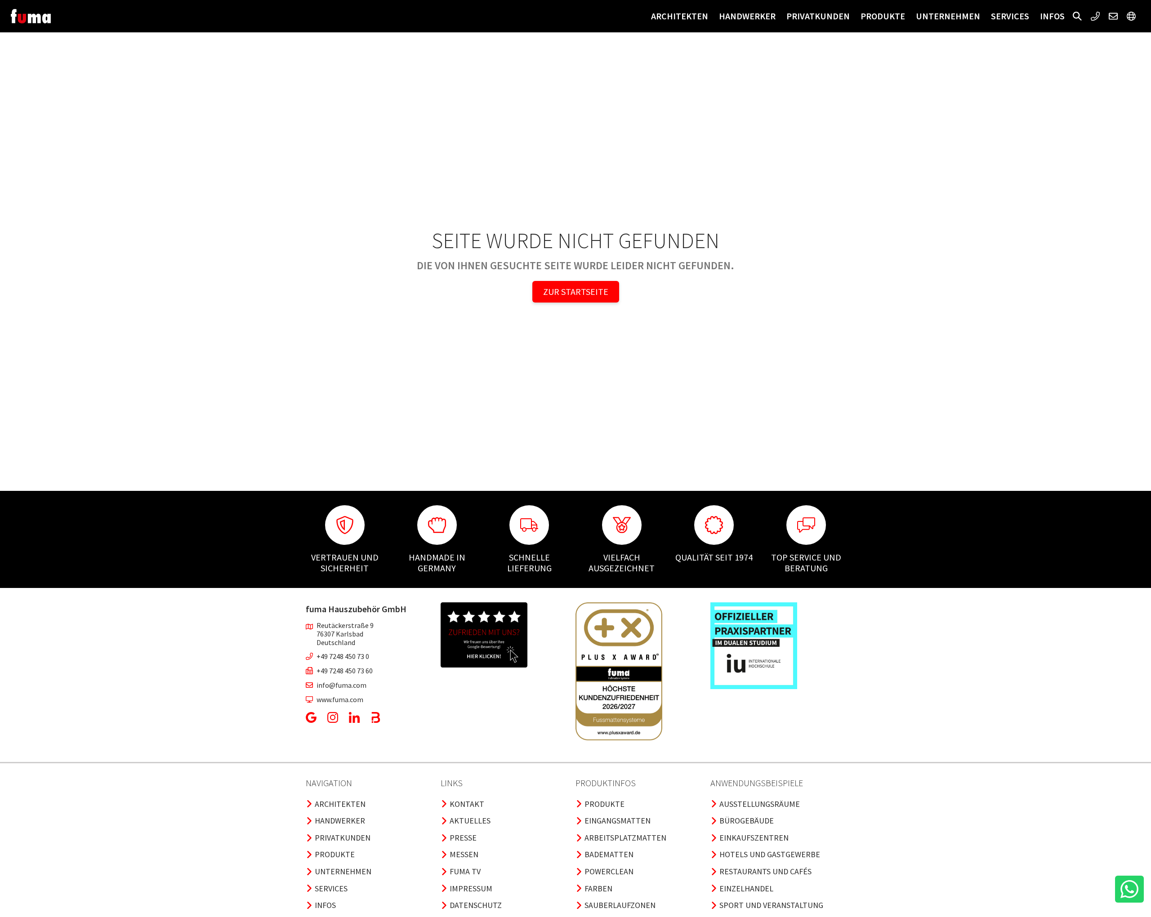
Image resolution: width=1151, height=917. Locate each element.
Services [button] (1010, 16)
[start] (31, 16)
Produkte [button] (883, 16)
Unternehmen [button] (948, 16)
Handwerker (747, 16)
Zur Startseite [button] (575, 291)
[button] (1077, 16)
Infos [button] (1052, 16)
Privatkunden (818, 16)
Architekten (679, 16)
